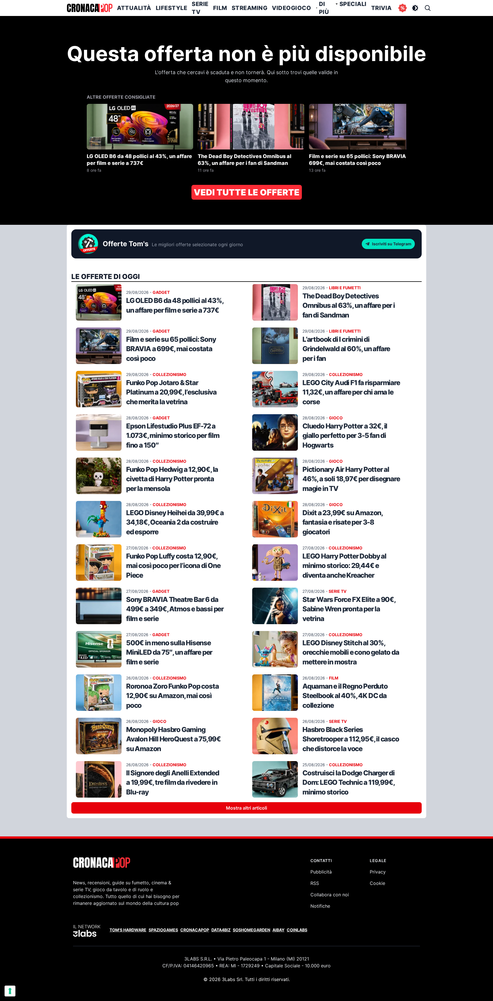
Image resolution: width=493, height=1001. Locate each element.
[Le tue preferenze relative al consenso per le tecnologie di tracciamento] (10, 991)
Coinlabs (297, 929)
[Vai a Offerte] (402, 8)
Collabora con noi (329, 894)
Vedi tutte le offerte (247, 192)
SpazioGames (163, 929)
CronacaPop (194, 929)
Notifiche (320, 906)
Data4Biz (221, 929)
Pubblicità (321, 872)
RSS (314, 883)
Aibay (278, 929)
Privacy (378, 872)
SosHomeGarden (251, 929)
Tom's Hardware (128, 929)
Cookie (377, 883)
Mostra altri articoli (246, 808)
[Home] (89, 8)
